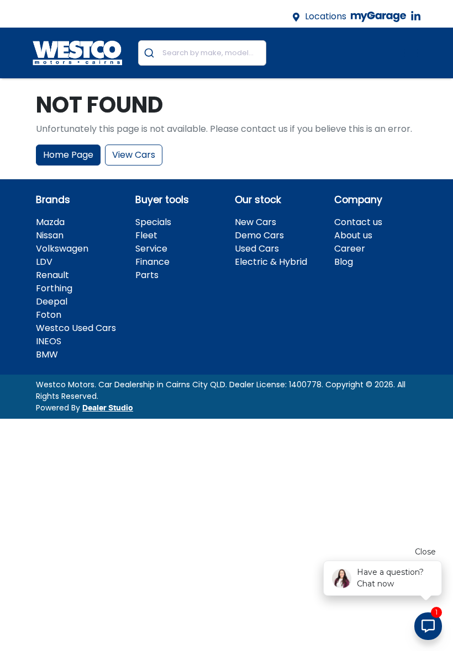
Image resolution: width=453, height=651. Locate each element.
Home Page (68, 154)
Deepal (51, 301)
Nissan (50, 235)
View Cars (133, 154)
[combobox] (202, 53)
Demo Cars (259, 235)
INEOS (48, 341)
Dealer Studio (107, 408)
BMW (47, 354)
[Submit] (150, 53)
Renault (52, 275)
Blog (343, 261)
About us (353, 235)
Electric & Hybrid (271, 261)
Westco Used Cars (76, 328)
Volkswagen (62, 248)
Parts (147, 275)
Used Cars (257, 248)
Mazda (50, 222)
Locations (325, 16)
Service (151, 248)
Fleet (146, 235)
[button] (411, 53)
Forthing (54, 288)
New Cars (255, 222)
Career (349, 248)
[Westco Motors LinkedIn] (417, 16)
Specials (153, 222)
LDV (44, 261)
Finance (152, 261)
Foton (48, 314)
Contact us (358, 222)
